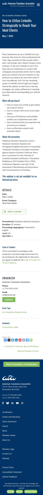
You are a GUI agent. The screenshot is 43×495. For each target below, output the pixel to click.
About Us (6, 440)
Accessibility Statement (12, 472)
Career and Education (11, 417)
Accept (11, 491)
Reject (19, 491)
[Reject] (40, 488)
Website (9, 300)
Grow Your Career (9, 203)
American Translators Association (16, 282)
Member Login (8, 449)
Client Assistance (9, 421)
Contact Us (7, 454)
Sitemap (5, 458)
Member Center (8, 435)
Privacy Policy (8, 467)
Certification (7, 412)
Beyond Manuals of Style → (29, 351)
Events (5, 426)
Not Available (8, 312)
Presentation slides (10, 327)
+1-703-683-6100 (14, 395)
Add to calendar (15, 212)
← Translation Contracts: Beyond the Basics (20, 346)
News (4, 431)
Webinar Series (20, 312)
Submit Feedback (9, 477)
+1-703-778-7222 (12, 398)
